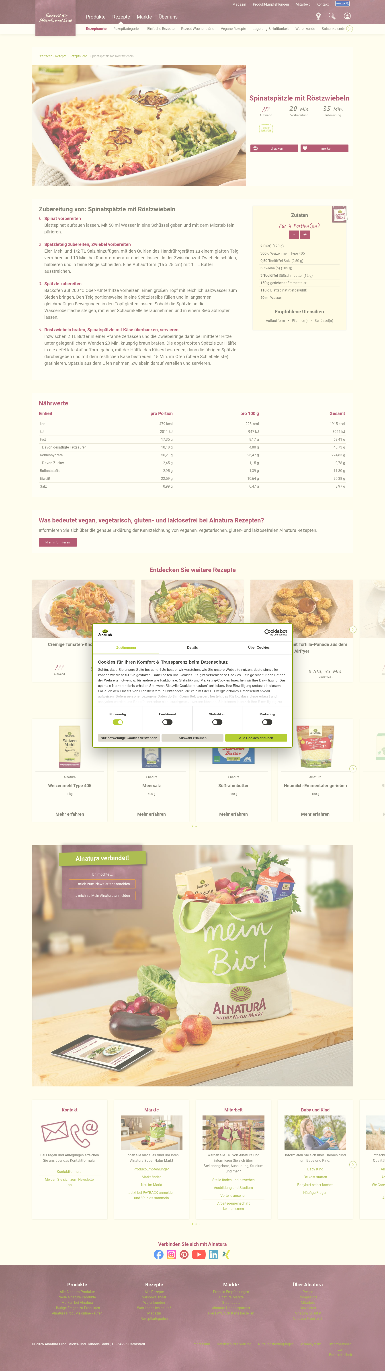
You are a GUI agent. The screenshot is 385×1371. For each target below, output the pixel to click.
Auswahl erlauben (192, 738)
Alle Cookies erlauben (256, 738)
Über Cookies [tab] (259, 647)
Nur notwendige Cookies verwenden (129, 738)
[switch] (167, 722)
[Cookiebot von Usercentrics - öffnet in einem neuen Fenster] (267, 632)
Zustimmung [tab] (126, 647)
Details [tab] (192, 647)
